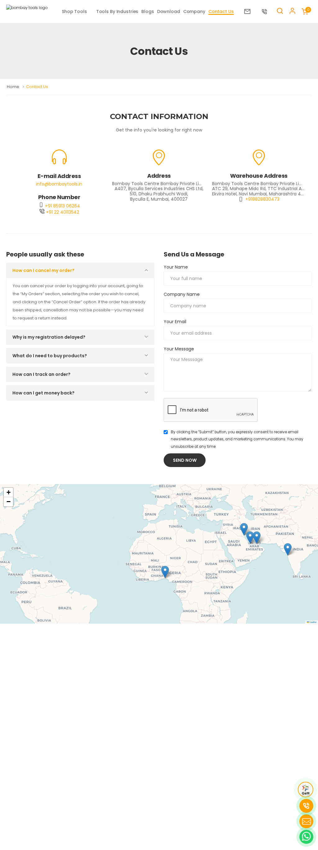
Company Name (182, 294)
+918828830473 (262, 199)
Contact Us (221, 11)
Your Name (176, 267)
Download (168, 11)
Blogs (147, 11)
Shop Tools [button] (74, 11)
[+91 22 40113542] (266, 11)
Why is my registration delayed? (48, 337)
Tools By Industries (117, 11)
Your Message (179, 349)
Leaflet (312, 622)
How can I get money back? (43, 393)
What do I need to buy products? (49, 356)
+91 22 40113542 (62, 212)
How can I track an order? (41, 374)
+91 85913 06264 (62, 206)
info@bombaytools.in (59, 184)
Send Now (185, 460)
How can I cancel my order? (43, 270)
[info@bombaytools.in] (248, 11)
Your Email (175, 321)
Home (13, 87)
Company (194, 11)
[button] (288, 549)
